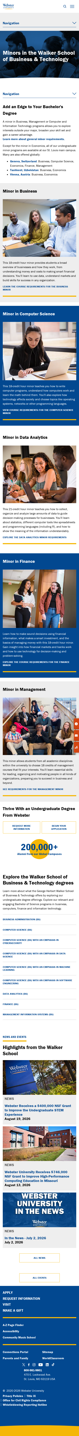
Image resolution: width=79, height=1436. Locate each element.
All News (39, 1257)
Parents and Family (15, 1358)
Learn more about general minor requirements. (34, 139)
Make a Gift (13, 1310)
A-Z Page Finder (13, 1325)
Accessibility (11, 1331)
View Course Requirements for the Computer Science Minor (38, 412)
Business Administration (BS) (21, 919)
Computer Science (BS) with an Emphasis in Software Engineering (37, 982)
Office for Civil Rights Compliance (24, 1400)
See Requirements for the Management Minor (33, 789)
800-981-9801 (33, 1370)
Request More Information (21, 827)
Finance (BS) (10, 1004)
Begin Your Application (59, 827)
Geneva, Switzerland (23, 161)
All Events (39, 1277)
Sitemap (47, 1352)
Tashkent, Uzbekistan (24, 170)
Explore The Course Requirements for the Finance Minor (36, 664)
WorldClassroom (53, 1358)
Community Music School (19, 1337)
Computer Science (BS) (17, 929)
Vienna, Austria (20, 174)
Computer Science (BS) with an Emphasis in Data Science (34, 955)
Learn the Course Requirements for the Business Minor (35, 288)
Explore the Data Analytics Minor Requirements (35, 537)
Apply (8, 1292)
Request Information (21, 1298)
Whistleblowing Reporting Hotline (25, 1404)
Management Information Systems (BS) (28, 1014)
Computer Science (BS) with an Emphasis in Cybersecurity (31, 941)
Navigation (11, 23)
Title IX (31, 1396)
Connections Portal (15, 1352)
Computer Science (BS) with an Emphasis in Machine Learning (36, 968)
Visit (7, 1304)
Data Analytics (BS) (15, 993)
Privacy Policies (13, 1396)
